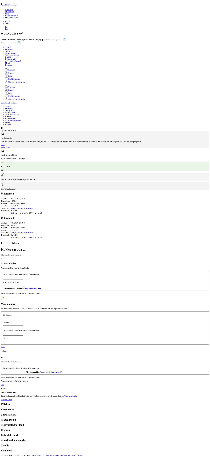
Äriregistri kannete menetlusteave (21, 208)
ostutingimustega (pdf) (33, 288)
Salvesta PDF (6, 103)
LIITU (7, 21)
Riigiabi (8, 57)
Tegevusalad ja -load (12, 55)
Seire (7, 14)
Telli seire (14, 103)
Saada (3, 347)
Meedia (7, 63)
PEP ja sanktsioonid (12, 18)
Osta (2, 297)
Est (6, 27)
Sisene (7, 23)
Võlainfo (8, 47)
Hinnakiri (49, 455)
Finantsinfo (9, 49)
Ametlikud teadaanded (13, 61)
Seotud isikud (10, 53)
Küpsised (79, 455)
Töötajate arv (9, 51)
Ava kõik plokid (6, 400)
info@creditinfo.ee (38, 455)
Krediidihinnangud (11, 16)
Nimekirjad (9, 10)
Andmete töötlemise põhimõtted (64, 455)
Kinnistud (8, 65)
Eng (6, 29)
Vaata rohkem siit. (70, 396)
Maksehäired (9, 12)
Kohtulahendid (10, 59)
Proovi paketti (5, 147)
